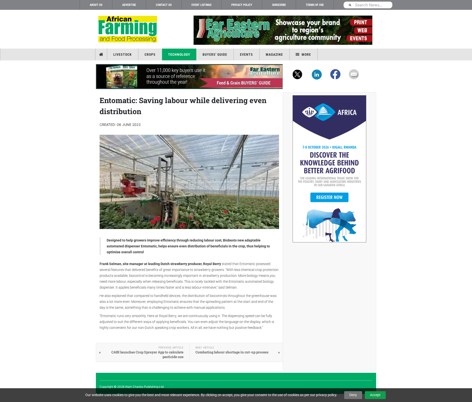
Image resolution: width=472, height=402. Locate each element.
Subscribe (279, 5)
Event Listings (201, 5)
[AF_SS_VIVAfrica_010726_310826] (329, 168)
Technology (179, 54)
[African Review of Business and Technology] (128, 29)
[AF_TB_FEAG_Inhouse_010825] (282, 30)
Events (246, 54)
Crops (150, 54)
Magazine (274, 54)
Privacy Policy (241, 5)
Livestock (122, 54)
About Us (96, 5)
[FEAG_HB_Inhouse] (189, 76)
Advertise (129, 5)
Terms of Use (315, 5)
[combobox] (367, 4)
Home (101, 54)
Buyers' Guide (215, 54)
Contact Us (164, 5)
